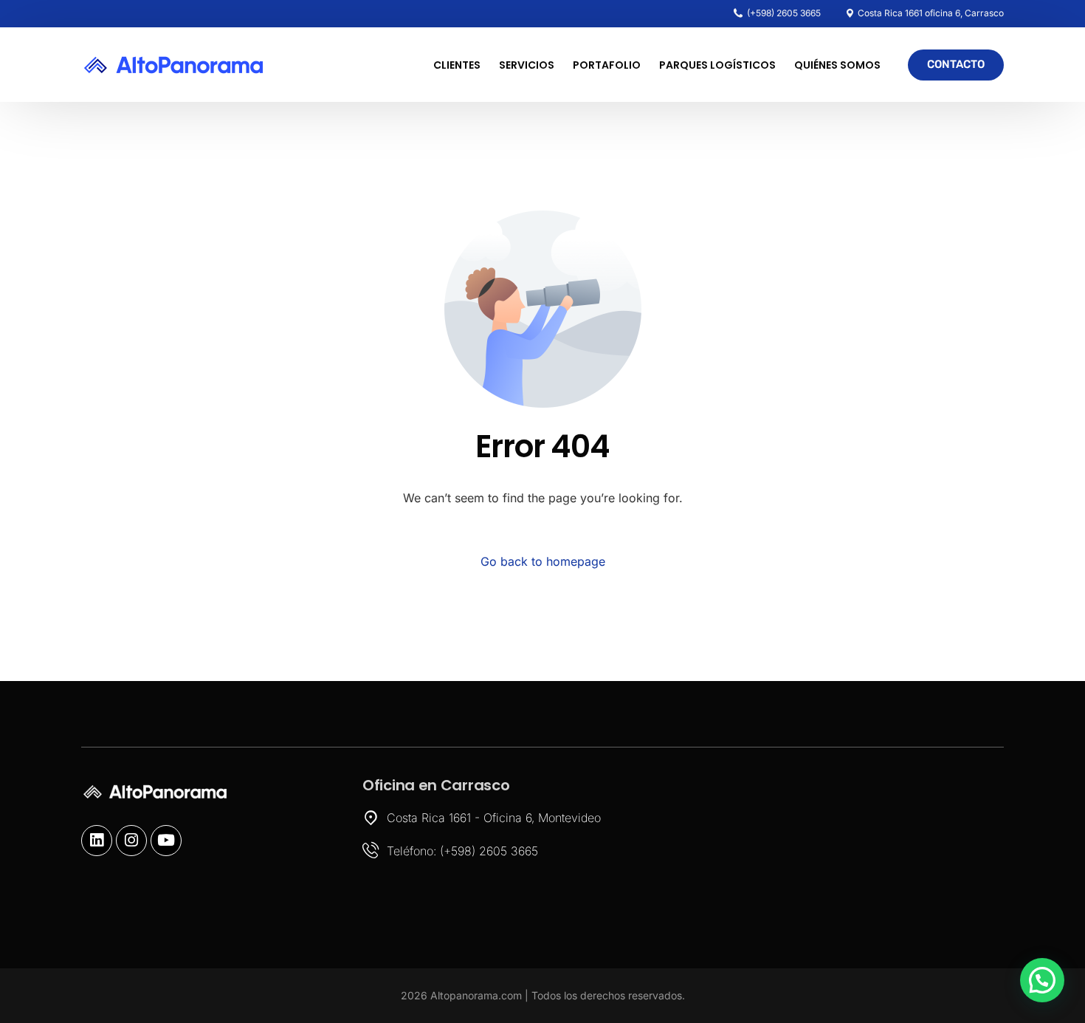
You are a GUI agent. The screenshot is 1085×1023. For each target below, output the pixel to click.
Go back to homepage (542, 561)
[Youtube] (166, 840)
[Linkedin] (96, 840)
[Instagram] (131, 840)
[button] (1042, 980)
